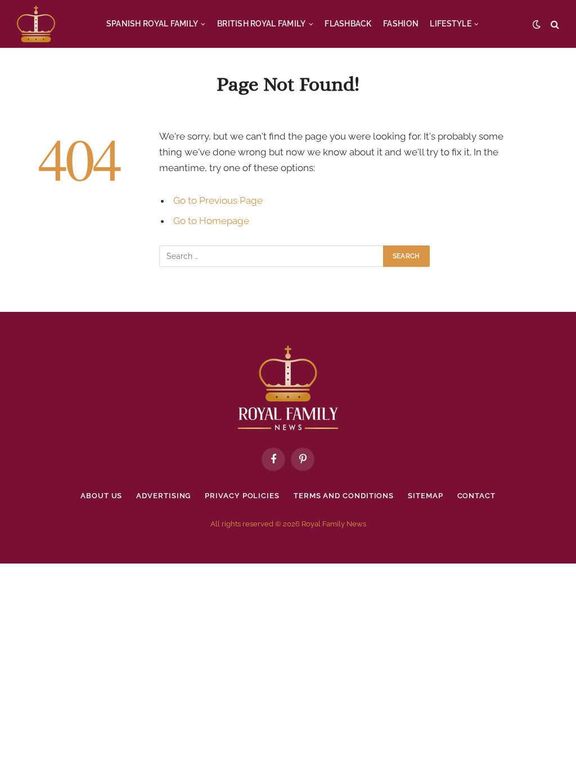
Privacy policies (242, 495)
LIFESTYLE (450, 23)
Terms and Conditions (344, 495)
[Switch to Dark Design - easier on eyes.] (536, 24)
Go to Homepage (211, 220)
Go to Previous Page (218, 200)
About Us (101, 495)
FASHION (400, 23)
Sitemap (425, 495)
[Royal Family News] (36, 24)
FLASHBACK (348, 23)
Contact (476, 495)
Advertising (163, 495)
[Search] (553, 24)
